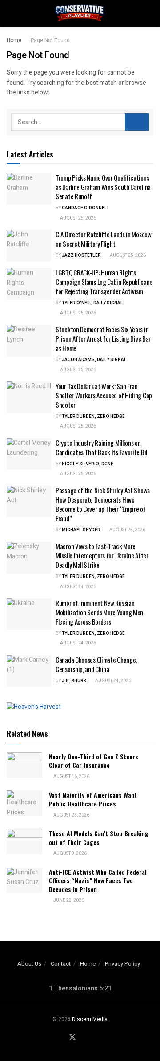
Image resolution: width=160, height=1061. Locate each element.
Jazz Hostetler (81, 255)
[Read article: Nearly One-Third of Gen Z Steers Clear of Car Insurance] (24, 765)
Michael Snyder (81, 530)
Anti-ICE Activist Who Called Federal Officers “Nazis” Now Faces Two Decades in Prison (98, 880)
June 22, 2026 (68, 900)
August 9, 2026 (69, 853)
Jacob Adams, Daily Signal (94, 360)
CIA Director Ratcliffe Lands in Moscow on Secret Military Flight (104, 238)
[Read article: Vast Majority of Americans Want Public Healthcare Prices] (24, 803)
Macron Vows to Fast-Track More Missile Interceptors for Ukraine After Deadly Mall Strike (102, 555)
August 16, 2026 (70, 777)
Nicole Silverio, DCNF (87, 464)
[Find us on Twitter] (72, 1038)
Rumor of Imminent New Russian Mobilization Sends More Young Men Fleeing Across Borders (99, 612)
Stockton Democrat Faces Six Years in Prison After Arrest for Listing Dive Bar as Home (103, 338)
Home (14, 40)
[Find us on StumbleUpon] (93, 1038)
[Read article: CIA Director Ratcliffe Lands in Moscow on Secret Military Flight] (29, 246)
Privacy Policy (122, 963)
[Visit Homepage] (80, 13)
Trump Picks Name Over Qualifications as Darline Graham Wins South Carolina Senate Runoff (103, 187)
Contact (61, 963)
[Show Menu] (10, 13)
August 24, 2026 (77, 587)
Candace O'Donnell (86, 208)
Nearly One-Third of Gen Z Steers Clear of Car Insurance (93, 761)
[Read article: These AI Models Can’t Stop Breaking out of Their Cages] (24, 841)
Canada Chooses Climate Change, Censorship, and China (96, 664)
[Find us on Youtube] (83, 1038)
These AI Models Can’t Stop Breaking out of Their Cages (98, 838)
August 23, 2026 (70, 815)
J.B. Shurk (74, 681)
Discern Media (90, 1019)
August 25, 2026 (77, 218)
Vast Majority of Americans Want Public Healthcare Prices (93, 799)
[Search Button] (149, 13)
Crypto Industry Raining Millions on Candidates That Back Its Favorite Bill (102, 447)
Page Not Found (50, 40)
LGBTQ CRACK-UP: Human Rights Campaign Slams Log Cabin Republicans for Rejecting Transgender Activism (104, 281)
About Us (29, 963)
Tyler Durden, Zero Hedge (93, 416)
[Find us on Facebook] (61, 1038)
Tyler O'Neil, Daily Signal (92, 303)
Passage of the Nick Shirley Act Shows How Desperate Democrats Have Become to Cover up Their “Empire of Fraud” (103, 504)
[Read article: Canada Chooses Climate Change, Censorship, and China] (29, 671)
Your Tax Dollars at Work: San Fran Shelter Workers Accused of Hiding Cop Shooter (104, 395)
